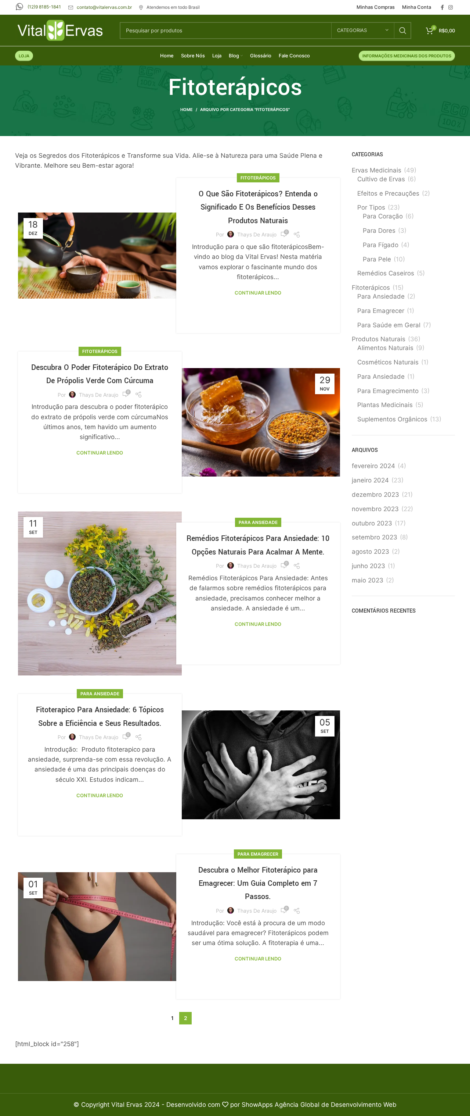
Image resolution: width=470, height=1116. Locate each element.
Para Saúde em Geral (388, 325)
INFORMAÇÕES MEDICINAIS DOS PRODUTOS (406, 55)
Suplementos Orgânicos (392, 419)
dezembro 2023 (375, 494)
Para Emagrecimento (388, 391)
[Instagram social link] (450, 7)
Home (186, 109)
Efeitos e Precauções (388, 193)
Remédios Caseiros (385, 273)
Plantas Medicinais (385, 405)
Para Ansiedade (258, 522)
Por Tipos (371, 207)
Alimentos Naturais (385, 348)
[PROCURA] (402, 30)
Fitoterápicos (258, 178)
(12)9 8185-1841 (44, 7)
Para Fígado (380, 245)
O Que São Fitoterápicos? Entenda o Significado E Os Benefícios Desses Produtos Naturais (258, 207)
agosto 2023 (370, 551)
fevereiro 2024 (373, 466)
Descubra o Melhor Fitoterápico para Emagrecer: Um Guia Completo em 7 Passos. (258, 883)
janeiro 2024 (370, 480)
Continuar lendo (258, 292)
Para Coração (383, 216)
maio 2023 (367, 580)
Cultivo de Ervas (381, 179)
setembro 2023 (374, 537)
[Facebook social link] (442, 7)
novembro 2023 (375, 509)
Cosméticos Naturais (388, 362)
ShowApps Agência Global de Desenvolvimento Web (319, 1104)
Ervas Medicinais (376, 170)
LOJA (24, 55)
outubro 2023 (372, 523)
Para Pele (377, 259)
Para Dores (379, 230)
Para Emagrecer (258, 854)
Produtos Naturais (378, 339)
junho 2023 (368, 566)
